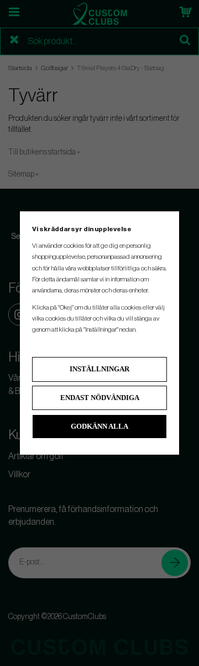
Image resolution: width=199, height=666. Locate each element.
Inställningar (99, 369)
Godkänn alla (99, 426)
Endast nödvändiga (99, 397)
